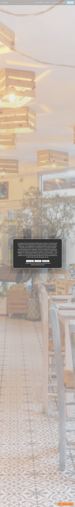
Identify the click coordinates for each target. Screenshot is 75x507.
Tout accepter (30, 261)
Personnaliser (46, 261)
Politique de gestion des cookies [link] (38, 264)
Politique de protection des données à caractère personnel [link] (37, 263)
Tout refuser (38, 261)
